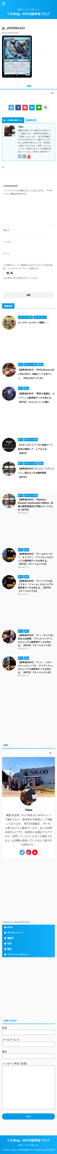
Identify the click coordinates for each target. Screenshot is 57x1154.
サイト (6, 253)
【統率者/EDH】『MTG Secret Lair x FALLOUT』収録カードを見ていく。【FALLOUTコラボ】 (36, 373)
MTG (9, 927)
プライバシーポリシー (18, 954)
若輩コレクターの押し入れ (28, 1145)
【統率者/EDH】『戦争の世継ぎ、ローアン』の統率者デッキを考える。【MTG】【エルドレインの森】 (36, 397)
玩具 (9, 943)
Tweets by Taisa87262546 (16, 921)
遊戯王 (10, 938)
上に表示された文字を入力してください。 (21, 278)
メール (7, 242)
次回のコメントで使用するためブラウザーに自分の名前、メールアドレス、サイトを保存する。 (27, 267)
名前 (6, 230)
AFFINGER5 (50, 1150)
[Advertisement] (28, 346)
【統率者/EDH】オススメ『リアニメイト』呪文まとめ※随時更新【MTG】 (36, 472)
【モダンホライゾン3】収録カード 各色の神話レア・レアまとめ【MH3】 (35, 449)
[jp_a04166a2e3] (32, 107)
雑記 (9, 948)
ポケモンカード (15, 932)
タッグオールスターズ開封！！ (33, 322)
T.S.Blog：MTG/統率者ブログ (28, 14)
